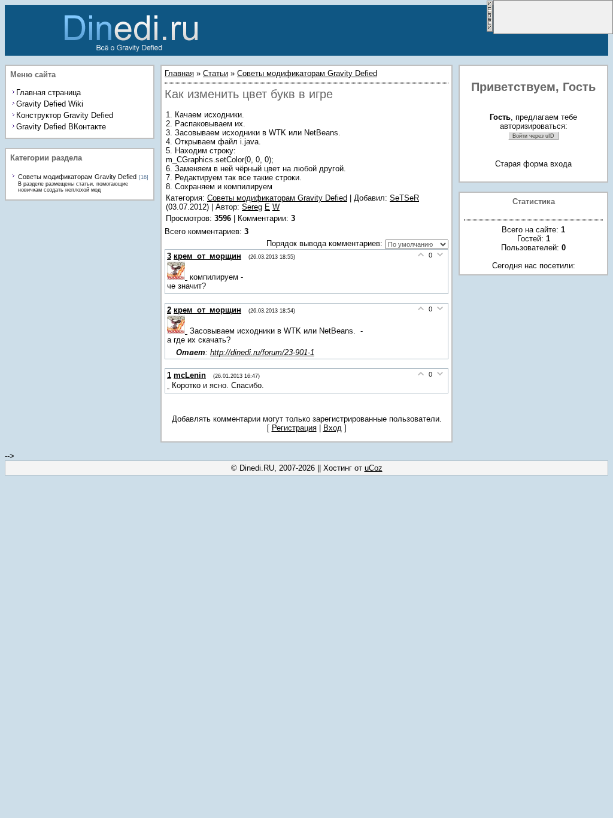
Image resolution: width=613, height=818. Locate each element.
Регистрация (294, 427)
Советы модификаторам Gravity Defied (77, 176)
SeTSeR (404, 197)
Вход (332, 427)
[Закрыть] (489, 29)
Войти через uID (533, 136)
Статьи (215, 73)
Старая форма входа (533, 163)
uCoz (374, 467)
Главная (179, 73)
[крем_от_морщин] (178, 276)
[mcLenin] (169, 385)
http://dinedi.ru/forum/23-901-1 (262, 352)
